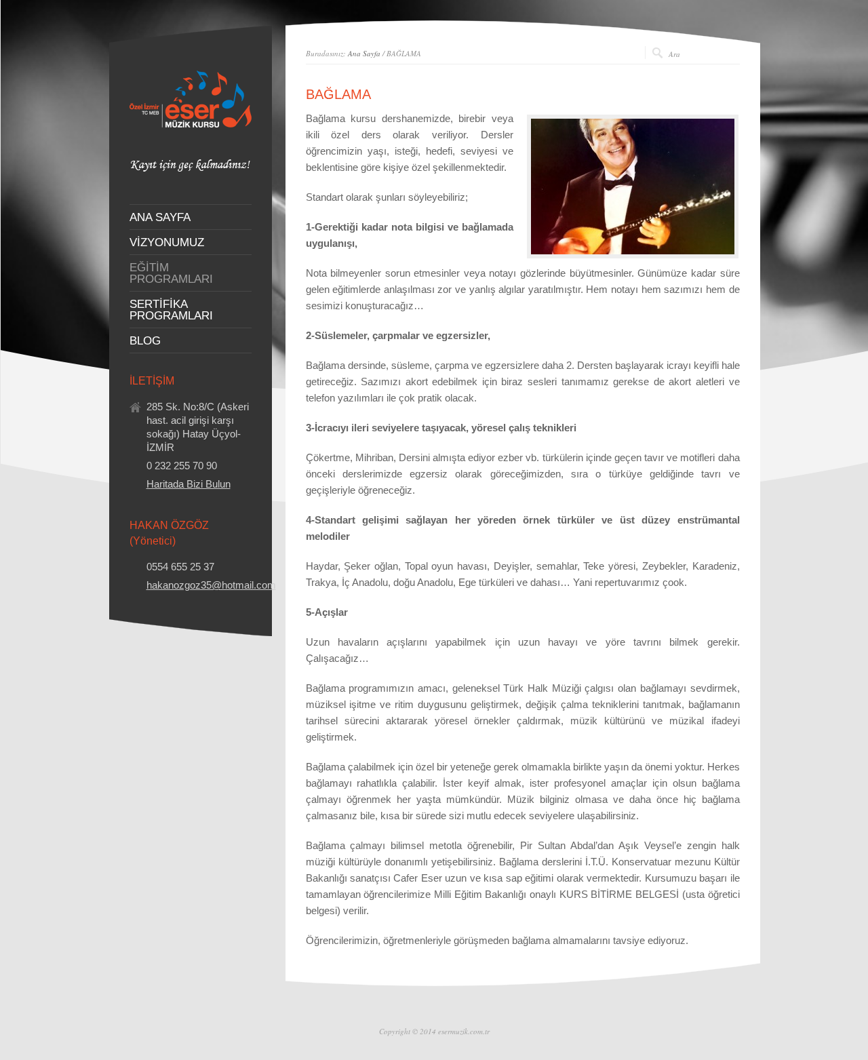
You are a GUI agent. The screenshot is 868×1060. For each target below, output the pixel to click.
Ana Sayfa (364, 53)
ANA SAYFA (160, 217)
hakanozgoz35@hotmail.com (211, 585)
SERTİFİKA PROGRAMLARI (171, 309)
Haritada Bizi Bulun (188, 484)
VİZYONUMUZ (167, 242)
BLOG (145, 341)
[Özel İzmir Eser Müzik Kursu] (191, 168)
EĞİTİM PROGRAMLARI (171, 273)
